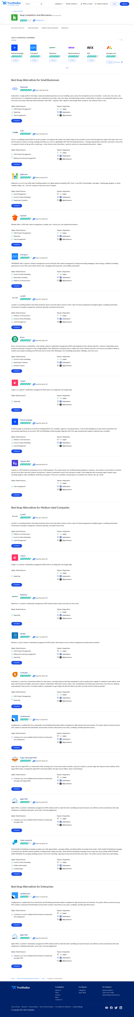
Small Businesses (33, 28)
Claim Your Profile (108, 992)
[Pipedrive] (15, 596)
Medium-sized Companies (50, 28)
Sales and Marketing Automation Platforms (28, 978)
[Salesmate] (15, 88)
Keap (43, 978)
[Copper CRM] (15, 382)
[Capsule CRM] (15, 463)
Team (57, 992)
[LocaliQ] (15, 297)
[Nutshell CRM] (15, 217)
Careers (57, 995)
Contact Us (58, 1000)
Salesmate (24, 87)
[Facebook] (111, 1007)
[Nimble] (15, 635)
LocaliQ (23, 296)
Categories (58, 4)
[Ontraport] (15, 256)
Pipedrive (23, 595)
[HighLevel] (15, 176)
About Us (58, 990)
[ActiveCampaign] (15, 421)
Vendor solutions (71, 4)
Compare (17, 120)
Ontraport (24, 255)
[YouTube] (106, 1007)
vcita (22, 131)
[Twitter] (116, 1007)
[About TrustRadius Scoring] (34, 90)
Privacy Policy (33, 1007)
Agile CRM (24, 799)
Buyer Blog (82, 992)
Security (24, 1007)
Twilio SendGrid (26, 840)
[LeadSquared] (15, 718)
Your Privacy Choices (46, 1007)
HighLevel (23, 174)
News (57, 997)
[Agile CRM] (15, 800)
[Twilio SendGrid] (15, 842)
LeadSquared (25, 716)
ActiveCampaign (26, 420)
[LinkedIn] (120, 1007)
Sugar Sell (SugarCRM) (28, 758)
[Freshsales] (15, 674)
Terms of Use (15, 1007)
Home (12, 978)
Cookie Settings (77, 1007)
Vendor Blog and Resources (111, 995)
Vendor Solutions (107, 990)
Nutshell (23, 216)
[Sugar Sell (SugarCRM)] (15, 759)
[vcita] (15, 132)
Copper (23, 381)
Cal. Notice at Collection (63, 1007)
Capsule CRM (25, 461)
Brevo (22, 337)
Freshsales (24, 673)
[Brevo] (15, 339)
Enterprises (64, 28)
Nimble (22, 634)
